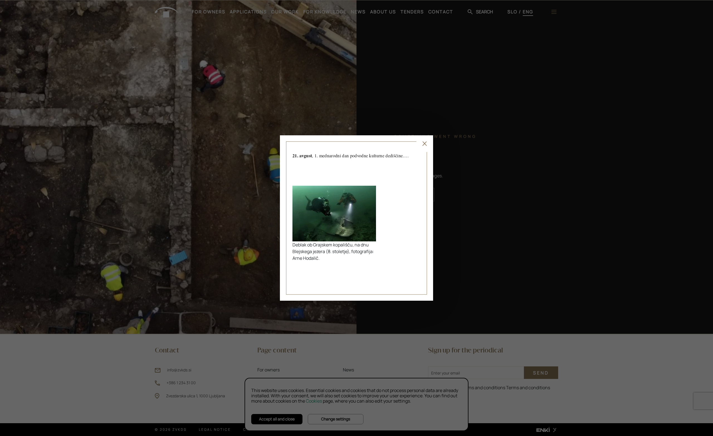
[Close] (424, 143)
